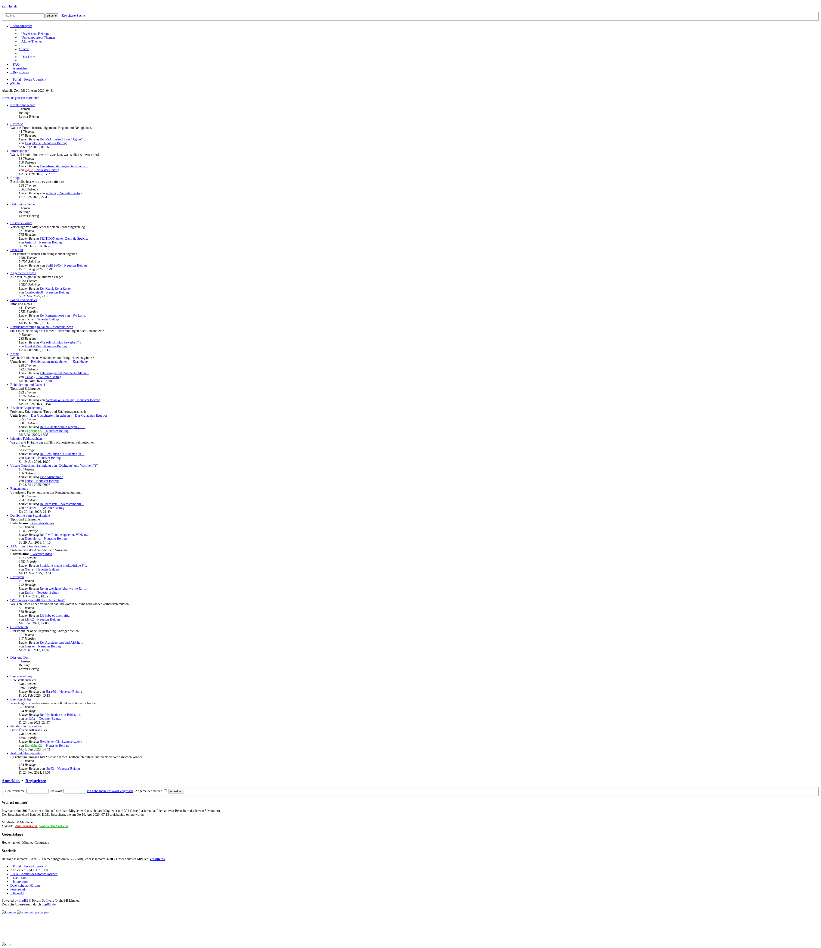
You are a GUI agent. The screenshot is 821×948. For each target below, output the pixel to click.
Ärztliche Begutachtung (26, 408)
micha (29, 319)
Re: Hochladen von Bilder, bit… (62, 715)
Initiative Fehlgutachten (26, 438)
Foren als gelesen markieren (20, 98)
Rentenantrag (19, 488)
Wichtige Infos (42, 554)
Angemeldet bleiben (149, 791)
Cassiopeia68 (34, 292)
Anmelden (11, 780)
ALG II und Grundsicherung (29, 546)
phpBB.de (49, 904)
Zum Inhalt (9, 6)
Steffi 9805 (53, 265)
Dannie (30, 458)
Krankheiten (81, 361)
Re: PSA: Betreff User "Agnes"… (63, 139)
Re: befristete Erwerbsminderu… (62, 504)
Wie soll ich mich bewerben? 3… (62, 342)
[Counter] (9, 912)
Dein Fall (16, 250)
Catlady (30, 377)
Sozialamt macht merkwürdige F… (63, 565)
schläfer (51, 193)
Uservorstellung (21, 676)
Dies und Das (19, 657)
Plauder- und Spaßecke (25, 726)
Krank (14, 354)
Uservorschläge (20, 699)
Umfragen (17, 577)
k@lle (29, 170)
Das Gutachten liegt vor (91, 415)
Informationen (19, 151)
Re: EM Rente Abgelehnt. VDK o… (64, 535)
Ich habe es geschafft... (55, 615)
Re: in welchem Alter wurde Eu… (63, 588)
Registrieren (35, 780)
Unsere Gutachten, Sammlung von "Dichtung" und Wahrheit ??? (54, 465)
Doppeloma (33, 143)
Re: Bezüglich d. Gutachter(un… (62, 454)
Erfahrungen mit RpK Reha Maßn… (64, 373)
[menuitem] (34, 33)
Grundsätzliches (43, 523)
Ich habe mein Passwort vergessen (110, 791)
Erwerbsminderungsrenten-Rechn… (64, 166)
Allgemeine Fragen (23, 273)
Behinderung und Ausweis (28, 384)
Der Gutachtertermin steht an (51, 415)
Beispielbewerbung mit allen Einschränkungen (41, 327)
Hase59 (51, 691)
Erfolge (15, 178)
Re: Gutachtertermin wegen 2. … (62, 427)
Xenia (29, 569)
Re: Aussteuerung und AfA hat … (63, 642)
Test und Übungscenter (25, 753)
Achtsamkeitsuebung (60, 400)
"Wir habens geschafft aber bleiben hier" (37, 600)
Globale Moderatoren (53, 826)
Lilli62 (29, 619)
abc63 (50, 768)
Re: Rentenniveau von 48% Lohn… (64, 315)
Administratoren (26, 826)
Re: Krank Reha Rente (55, 288)
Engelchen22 (34, 431)
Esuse (29, 481)
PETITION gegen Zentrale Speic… (64, 238)
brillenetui (31, 508)
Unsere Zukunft (21, 223)
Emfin (29, 592)
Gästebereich (19, 627)
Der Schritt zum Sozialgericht (30, 515)
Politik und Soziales (23, 300)
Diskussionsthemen (23, 204)
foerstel (30, 646)
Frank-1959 (33, 346)
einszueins (157, 859)
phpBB (24, 900)
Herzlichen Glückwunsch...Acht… (63, 741)
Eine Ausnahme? (51, 477)
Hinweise (16, 124)
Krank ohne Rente (22, 105)
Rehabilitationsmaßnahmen (49, 361)
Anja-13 (30, 242)
